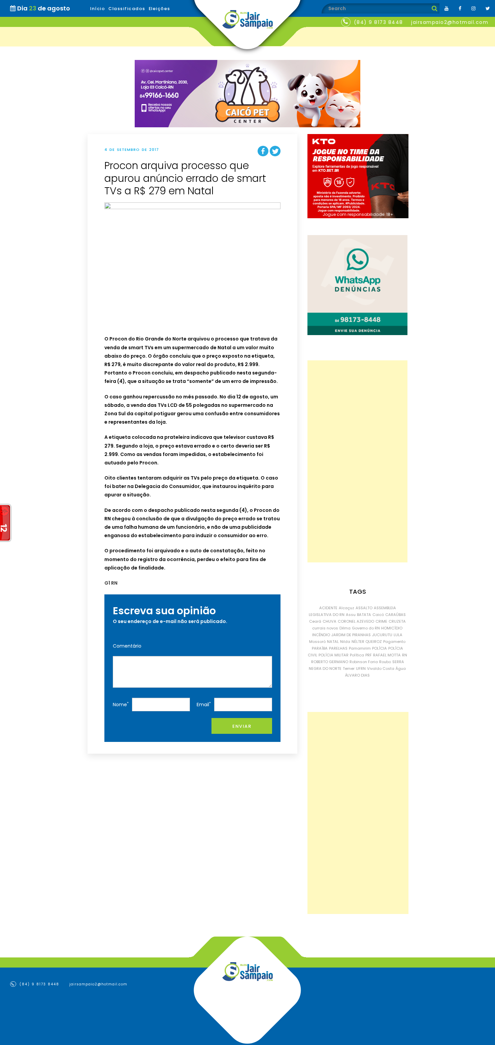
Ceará (315, 621)
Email (204, 704)
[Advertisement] (357, 461)
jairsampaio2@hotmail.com (449, 22)
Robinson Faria (364, 661)
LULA (398, 635)
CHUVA (329, 621)
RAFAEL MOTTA (387, 655)
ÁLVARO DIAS (357, 675)
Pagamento (394, 641)
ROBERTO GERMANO (329, 661)
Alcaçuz (346, 608)
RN (404, 655)
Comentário (127, 646)
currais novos (325, 628)
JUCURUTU (382, 635)
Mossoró (317, 641)
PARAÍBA (320, 648)
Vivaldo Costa (380, 668)
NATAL (333, 641)
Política (357, 655)
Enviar (241, 726)
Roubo (385, 661)
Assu (351, 614)
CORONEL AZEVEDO (356, 621)
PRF (368, 655)
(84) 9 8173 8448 (378, 22)
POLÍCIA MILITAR (334, 655)
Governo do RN (366, 628)
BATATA (364, 614)
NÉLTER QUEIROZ (367, 641)
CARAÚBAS (395, 614)
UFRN (361, 668)
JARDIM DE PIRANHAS (351, 635)
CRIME (381, 621)
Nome (121, 704)
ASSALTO (364, 608)
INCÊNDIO (321, 635)
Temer (349, 668)
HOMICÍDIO (391, 628)
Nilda (345, 641)
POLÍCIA (379, 648)
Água (401, 668)
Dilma (345, 628)
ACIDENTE (328, 608)
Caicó (378, 614)
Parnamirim (360, 648)
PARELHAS (338, 648)
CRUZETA (397, 621)
